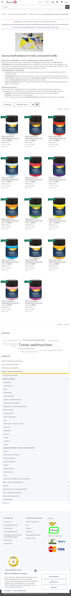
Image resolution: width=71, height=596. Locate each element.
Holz (5, 420)
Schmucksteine (8, 472)
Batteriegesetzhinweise (33, 535)
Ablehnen (54, 587)
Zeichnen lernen (9, 413)
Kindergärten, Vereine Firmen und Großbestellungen (13, 536)
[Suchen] (67, 7)
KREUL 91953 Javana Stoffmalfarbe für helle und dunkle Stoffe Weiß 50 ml (9, 137)
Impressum (8, 590)
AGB (27, 525)
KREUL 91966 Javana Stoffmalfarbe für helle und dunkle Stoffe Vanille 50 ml (33, 261)
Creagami (7, 441)
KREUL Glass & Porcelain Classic (13, 424)
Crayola (6, 437)
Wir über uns (8, 522)
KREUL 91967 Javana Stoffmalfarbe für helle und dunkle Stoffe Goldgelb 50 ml (58, 261)
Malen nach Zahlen (10, 417)
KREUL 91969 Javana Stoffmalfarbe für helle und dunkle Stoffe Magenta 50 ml (34, 302)
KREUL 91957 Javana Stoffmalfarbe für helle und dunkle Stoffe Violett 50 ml (57, 178)
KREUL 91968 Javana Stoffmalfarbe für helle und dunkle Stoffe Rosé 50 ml (9, 302)
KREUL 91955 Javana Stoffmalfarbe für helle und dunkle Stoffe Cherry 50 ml (33, 178)
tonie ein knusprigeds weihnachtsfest (50, 350)
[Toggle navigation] (2, 1)
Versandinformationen (11, 532)
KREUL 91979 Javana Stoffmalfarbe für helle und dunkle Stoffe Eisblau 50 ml (9, 178)
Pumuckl (14, 346)
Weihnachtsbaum (53, 340)
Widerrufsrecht (30, 538)
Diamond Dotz (8, 386)
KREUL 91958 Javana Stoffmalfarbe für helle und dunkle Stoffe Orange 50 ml (9, 220)
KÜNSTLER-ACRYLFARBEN (11, 403)
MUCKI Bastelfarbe (9, 458)
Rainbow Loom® (9, 468)
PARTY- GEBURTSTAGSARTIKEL (12, 493)
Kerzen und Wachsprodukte (12, 399)
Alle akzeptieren (54, 576)
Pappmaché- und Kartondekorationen (15, 406)
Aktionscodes (8, 540)
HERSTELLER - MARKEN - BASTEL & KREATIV (17, 479)
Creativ (6, 444)
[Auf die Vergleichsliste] (14, 118)
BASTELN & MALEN (9, 379)
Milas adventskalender (10, 344)
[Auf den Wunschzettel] (19, 118)
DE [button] (40, 2)
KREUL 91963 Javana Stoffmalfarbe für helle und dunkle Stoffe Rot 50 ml (57, 137)
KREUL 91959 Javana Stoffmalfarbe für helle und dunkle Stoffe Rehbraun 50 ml (34, 137)
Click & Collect (8, 528)
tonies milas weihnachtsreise (12, 340)
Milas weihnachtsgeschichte (29, 352)
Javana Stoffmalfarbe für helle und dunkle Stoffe (19, 448)
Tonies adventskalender (34, 340)
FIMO (5, 389)
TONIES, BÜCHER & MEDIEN (9, 364)
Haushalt (6, 486)
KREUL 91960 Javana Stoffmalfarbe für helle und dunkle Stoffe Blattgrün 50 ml (34, 220)
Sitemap (28, 528)
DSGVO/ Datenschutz (19, 590)
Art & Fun (7, 434)
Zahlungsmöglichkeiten (11, 525)
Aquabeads (7, 430)
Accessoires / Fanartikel (10, 375)
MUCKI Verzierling (9, 461)
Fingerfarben (8, 393)
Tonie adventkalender (26, 348)
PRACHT (6, 465)
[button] (53, 2)
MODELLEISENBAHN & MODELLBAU (12, 361)
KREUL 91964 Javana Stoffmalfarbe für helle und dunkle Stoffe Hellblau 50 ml (10, 261)
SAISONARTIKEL (8, 499)
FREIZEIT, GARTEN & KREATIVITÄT (11, 371)
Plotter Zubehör (8, 410)
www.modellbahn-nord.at (13, 570)
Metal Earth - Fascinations (12, 455)
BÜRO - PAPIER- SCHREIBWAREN (13, 482)
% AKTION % (5, 503)
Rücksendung (8, 543)
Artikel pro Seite (21, 104)
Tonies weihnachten (35, 344)
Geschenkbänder (9, 396)
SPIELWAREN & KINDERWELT (10, 368)
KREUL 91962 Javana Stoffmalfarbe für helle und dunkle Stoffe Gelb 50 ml (57, 220)
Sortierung (7, 104)
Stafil (5, 475)
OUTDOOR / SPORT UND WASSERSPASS (15, 489)
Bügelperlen (7, 382)
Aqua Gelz (7, 427)
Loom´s (6, 451)
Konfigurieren (54, 582)
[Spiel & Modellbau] (11, 2)
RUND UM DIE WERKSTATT (11, 496)
